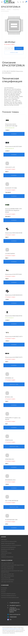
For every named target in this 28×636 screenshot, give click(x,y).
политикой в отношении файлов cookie (11, 628)
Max (10, 619)
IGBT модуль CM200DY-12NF (7, 574)
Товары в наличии (6, 560)
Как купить (3, 589)
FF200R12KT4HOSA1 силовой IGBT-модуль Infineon (12, 565)
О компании (5, 585)
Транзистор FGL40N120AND (7, 579)
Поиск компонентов (14, 614)
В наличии (3, 554)
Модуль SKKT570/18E (5, 577)
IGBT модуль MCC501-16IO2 (7, 581)
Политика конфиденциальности (8, 595)
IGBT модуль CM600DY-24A (7, 568)
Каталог (3, 536)
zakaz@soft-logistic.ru (15, 605)
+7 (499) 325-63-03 (14, 602)
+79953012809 (13, 617)
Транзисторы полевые (6, 552)
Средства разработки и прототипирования (11, 545)
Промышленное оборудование (8, 547)
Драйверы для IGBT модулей (7, 549)
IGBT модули (4, 539)
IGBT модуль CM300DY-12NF (7, 563)
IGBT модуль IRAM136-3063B (7, 566)
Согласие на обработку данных (8, 593)
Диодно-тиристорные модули (8, 543)
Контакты (3, 591)
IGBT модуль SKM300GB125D (7, 575)
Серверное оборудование (7, 556)
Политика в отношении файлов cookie (10, 597)
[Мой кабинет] (23, 2)
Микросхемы (4, 551)
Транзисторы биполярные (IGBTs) (9, 541)
